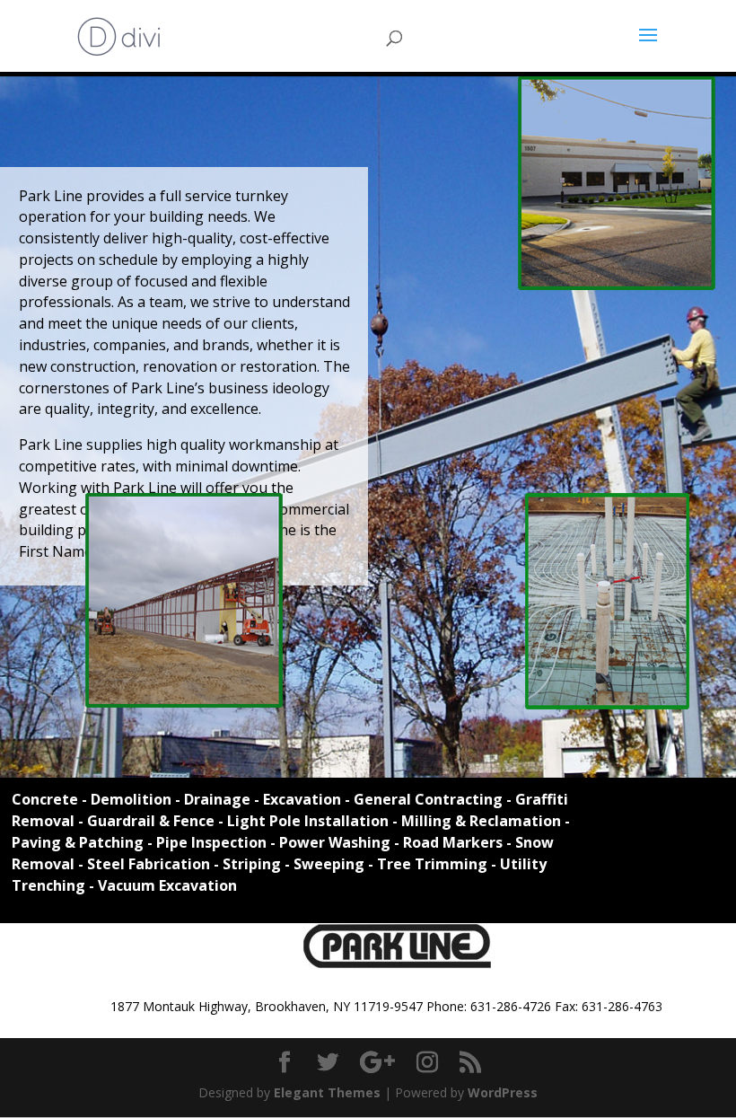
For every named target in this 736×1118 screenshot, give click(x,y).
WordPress (503, 1092)
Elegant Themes (327, 1092)
